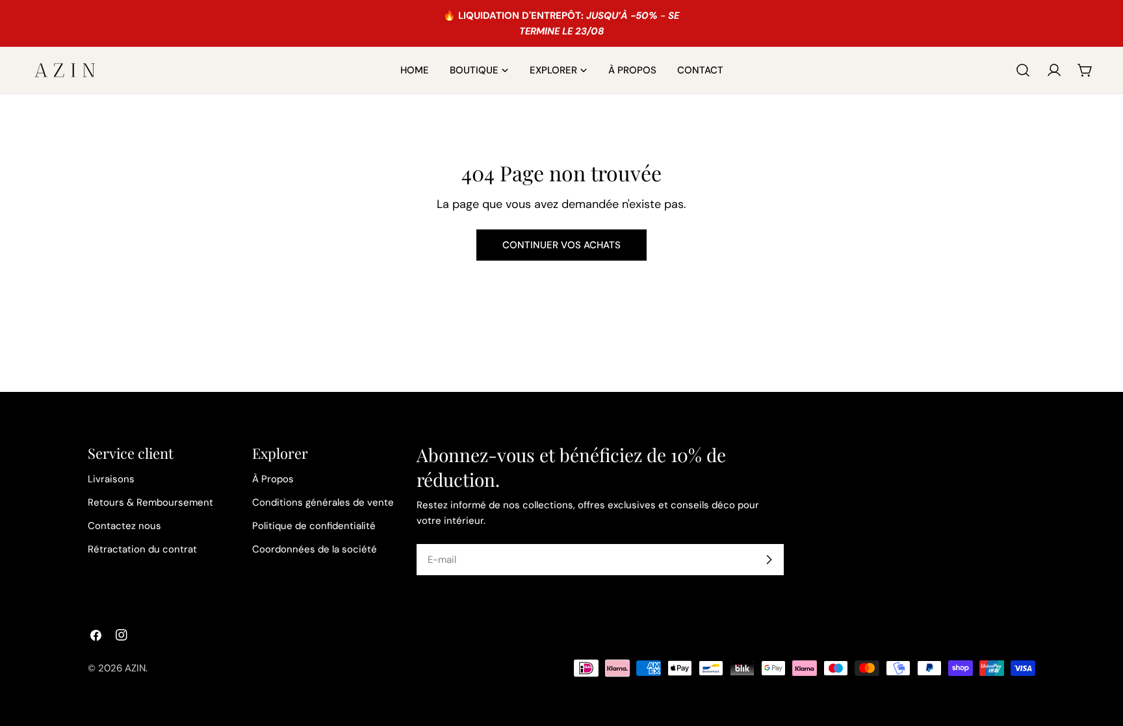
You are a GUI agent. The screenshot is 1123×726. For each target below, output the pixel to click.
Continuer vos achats (561, 245)
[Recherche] (1023, 70)
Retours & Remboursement (150, 502)
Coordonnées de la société (314, 549)
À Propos (273, 479)
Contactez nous (124, 525)
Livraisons (111, 479)
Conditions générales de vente (323, 502)
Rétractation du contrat (142, 549)
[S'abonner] (768, 559)
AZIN (135, 668)
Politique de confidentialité (314, 525)
